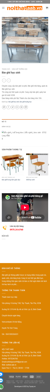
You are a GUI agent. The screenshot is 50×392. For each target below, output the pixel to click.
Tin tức (20, 383)
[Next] (48, 169)
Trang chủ (6, 69)
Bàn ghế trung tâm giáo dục (11, 180)
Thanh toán (10, 383)
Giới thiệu (19, 381)
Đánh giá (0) (6, 126)
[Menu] (3, 8)
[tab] (25, 121)
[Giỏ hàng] (47, 8)
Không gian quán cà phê (34, 381)
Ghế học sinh (30, 180)
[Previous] (1, 169)
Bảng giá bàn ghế (31, 383)
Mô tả (4, 122)
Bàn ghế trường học (19, 69)
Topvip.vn (32, 386)
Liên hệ (41, 383)
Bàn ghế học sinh (13, 102)
